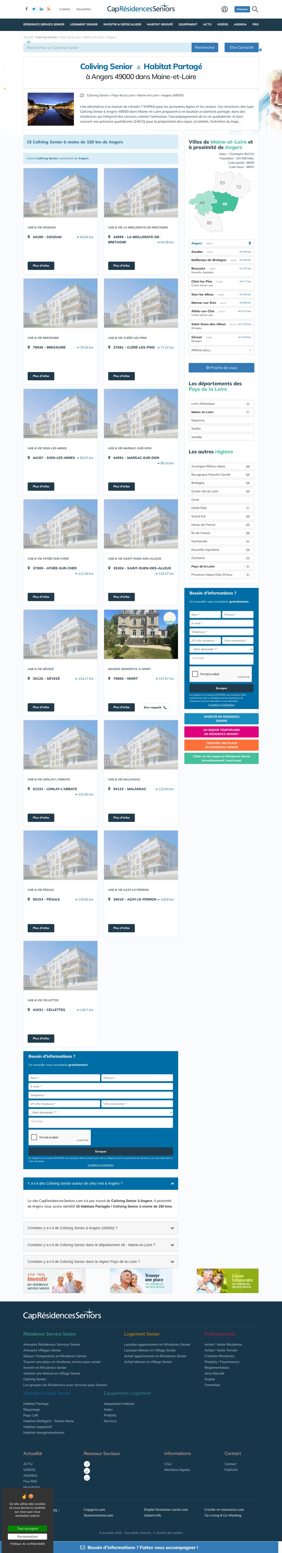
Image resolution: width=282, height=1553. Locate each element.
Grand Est (220, 516)
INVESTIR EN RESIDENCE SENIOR (221, 719)
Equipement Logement (127, 1393)
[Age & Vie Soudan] (60, 192)
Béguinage (31, 1409)
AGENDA (30, 1475)
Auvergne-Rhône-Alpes (220, 466)
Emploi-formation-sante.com (166, 1509)
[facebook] (26, 9)
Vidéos (222, 24)
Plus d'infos (41, 265)
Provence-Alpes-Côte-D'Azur (220, 575)
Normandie (220, 541)
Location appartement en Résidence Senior (157, 1344)
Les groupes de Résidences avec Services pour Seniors (65, 1385)
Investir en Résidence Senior (44, 1367)
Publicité (231, 1470)
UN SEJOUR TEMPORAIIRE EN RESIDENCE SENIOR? (221, 732)
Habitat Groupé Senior (47, 1393)
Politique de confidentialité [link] (27, 1544)
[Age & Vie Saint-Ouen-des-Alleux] (141, 523)
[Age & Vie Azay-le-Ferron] (141, 855)
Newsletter (83, 9)
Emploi (210, 1379)
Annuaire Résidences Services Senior (51, 1344)
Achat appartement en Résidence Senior (155, 1356)
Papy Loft (30, 1415)
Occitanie (220, 558)
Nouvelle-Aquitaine (220, 550)
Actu (207, 24)
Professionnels (220, 1334)
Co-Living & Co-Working (223, 1515)
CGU (168, 1464)
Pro (255, 24)
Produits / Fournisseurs (222, 1362)
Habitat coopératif (37, 1427)
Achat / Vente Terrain (221, 1350)
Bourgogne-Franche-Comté (220, 474)
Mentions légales (177, 1470)
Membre (227, 9)
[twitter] (34, 9)
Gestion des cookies (169, 1533)
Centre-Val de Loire (220, 491)
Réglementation (217, 1367)
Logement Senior (84, 24)
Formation (212, 1385)
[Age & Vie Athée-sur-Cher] (60, 523)
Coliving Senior (34, 1379)
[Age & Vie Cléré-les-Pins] (141, 303)
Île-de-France (220, 533)
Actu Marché (214, 1373)
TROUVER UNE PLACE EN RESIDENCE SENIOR (221, 745)
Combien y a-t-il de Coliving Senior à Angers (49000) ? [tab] (72, 1228)
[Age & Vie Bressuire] (60, 303)
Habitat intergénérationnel (43, 1432)
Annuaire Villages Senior (42, 1350)
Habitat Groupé (160, 24)
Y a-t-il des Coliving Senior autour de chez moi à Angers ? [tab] (75, 1183)
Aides (108, 1409)
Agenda (240, 24)
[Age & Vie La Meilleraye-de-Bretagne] (141, 192)
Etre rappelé (153, 707)
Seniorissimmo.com (98, 1515)
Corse (195, 499)
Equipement (188, 24)
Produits (110, 1415)
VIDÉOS (29, 1470)
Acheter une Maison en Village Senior (52, 1373)
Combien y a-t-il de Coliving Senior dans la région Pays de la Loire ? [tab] (84, 1262)
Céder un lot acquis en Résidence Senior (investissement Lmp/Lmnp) (221, 758)
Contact (64, 9)
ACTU (28, 1464)
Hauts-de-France (220, 525)
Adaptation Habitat (119, 1404)
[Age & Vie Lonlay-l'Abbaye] (60, 744)
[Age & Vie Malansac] (141, 744)
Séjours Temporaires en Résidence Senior (55, 1356)
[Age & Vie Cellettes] (60, 965)
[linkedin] (41, 9)
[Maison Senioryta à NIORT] (141, 634)
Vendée (196, 437)
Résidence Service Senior (43, 24)
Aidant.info (152, 1515)
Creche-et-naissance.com (224, 1509)
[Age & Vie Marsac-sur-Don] (141, 413)
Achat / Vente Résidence (223, 1344)
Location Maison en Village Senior (150, 1350)
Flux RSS (30, 1481)
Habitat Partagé (36, 1404)
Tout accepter (27, 1528)
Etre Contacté (241, 47)
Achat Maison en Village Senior (148, 1362)
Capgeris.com (94, 1509)
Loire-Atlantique (220, 403)
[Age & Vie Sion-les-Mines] (60, 413)
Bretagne (220, 483)
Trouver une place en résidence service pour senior (62, 1362)
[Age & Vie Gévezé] (60, 634)
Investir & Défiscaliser (122, 24)
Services (110, 1421)
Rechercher (205, 47)
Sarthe (196, 428)
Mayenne (198, 420)
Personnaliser (27, 1536)
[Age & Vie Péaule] (60, 855)
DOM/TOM (220, 508)
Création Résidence (220, 1356)
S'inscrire (242, 9)
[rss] (49, 9)
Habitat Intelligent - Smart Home (48, 1421)
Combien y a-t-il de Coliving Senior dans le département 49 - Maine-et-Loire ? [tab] (91, 1245)
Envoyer (101, 1151)
